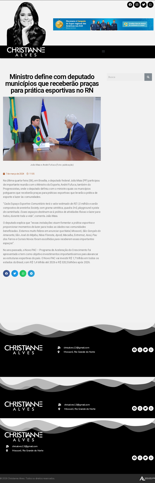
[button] (103, 51)
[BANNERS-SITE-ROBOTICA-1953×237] (103, 29)
